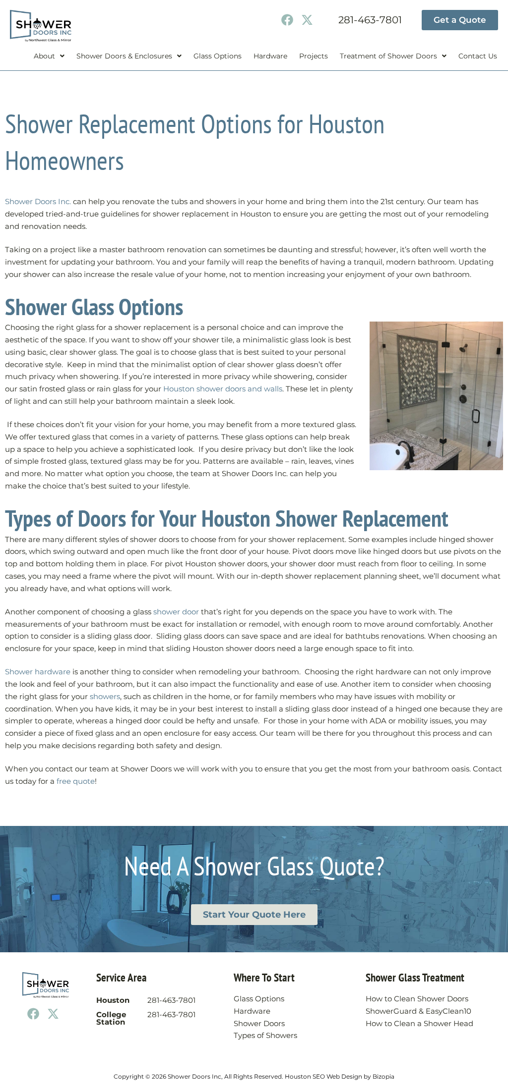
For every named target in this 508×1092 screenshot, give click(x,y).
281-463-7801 (370, 20)
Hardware (270, 56)
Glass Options (217, 56)
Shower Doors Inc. (38, 201)
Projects (313, 56)
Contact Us (477, 56)
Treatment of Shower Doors (388, 56)
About (44, 56)
